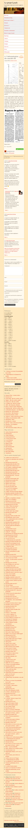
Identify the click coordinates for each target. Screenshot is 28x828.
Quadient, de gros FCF (10, 481)
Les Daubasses (9, 441)
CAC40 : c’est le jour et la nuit (12, 586)
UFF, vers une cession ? (11, 485)
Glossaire (6, 22)
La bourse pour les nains (11, 438)
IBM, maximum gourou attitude (12, 646)
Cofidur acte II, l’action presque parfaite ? (14, 737)
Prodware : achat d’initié (11, 612)
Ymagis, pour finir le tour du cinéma (13, 569)
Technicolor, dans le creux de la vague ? (14, 572)
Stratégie (6, 43)
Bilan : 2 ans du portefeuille (11, 746)
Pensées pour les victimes (11, 648)
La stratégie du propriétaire (11, 549)
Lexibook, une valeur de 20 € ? (12, 457)
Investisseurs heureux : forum (12, 414)
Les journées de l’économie (11, 649)
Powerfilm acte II (9, 735)
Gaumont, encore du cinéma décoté (13, 593)
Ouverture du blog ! (10, 742)
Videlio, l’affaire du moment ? (12, 506)
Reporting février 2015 (10, 693)
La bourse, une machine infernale (13, 664)
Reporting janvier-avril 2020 (12, 504)
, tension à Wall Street (13, 709)
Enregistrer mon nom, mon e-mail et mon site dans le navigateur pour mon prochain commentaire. (13, 292)
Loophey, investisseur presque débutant (14, 491)
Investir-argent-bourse (10, 437)
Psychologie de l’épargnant (11, 619)
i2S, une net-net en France (11, 721)
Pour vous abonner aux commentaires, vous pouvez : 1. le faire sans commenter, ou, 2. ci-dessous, (13, 301)
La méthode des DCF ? (11, 654)
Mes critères (8, 658)
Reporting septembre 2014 (11, 730)
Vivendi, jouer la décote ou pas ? (13, 465)
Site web (6, 285)
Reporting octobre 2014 (11, 722)
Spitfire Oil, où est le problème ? (12, 662)
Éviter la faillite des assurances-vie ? (13, 617)
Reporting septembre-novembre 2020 (13, 493)
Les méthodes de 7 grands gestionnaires (14, 761)
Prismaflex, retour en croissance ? (13, 604)
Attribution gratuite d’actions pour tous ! (14, 667)
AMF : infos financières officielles (13, 405)
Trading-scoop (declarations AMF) (13, 418)
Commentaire (7, 265)
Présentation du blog (8, 17)
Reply (6, 188)
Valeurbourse (8, 453)
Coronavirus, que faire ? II (11, 507)
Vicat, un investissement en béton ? (13, 502)
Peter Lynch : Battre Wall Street (12, 632)
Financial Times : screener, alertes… (13, 395)
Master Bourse (9, 445)
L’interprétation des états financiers (13, 729)
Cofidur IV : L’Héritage (11, 532)
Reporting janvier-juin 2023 (11, 472)
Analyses (6, 38)
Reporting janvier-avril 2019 (12, 535)
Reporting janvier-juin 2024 (11, 468)
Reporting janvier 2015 (10, 701)
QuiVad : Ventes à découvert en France (14, 422)
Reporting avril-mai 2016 (11, 627)
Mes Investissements (10, 446)
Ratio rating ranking (10, 451)
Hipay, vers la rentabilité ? (11, 499)
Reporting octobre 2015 (11, 651)
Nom (5, 277)
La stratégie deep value (10, 565)
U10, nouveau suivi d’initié (11, 557)
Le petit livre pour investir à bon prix (13, 772)
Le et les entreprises (12, 488)
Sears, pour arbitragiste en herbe (12, 690)
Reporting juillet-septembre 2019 (13, 522)
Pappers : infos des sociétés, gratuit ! (13, 400)
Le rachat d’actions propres (11, 766)
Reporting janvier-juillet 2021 (12, 480)
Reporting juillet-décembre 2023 (12, 470)
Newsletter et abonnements (9, 30)
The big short (8, 641)
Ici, (6, 300)
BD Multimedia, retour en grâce (12, 517)
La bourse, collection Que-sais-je (13, 691)
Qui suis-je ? (6, 25)
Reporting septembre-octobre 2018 (13, 544)
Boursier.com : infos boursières (12, 411)
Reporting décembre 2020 (11, 486)
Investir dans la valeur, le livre (12, 653)
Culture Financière (9, 435)
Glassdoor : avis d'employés (11, 424)
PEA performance (9, 449)
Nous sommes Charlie (10, 706)
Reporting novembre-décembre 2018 (13, 541)
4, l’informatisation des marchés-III (13, 540)
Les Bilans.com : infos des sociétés (13, 403)
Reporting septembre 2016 (11, 616)
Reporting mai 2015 (10, 675)
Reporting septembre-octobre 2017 (13, 577)
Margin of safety (9, 443)
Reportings (6, 35)
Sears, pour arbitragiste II (11, 637)
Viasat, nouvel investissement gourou (13, 727)
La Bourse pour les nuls (11, 659)
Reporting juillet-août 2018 (11, 548)
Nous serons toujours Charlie (12, 703)
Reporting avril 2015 (10, 683)
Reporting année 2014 (10, 708)
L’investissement (10, 750)
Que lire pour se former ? (9, 20)
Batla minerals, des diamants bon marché (14, 533)
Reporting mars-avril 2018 (11, 562)
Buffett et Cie (8, 611)
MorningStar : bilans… (10, 419)
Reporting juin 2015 (10, 670)
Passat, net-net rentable (10, 574)
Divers (5, 49)
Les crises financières (10, 595)
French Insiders (9, 426)
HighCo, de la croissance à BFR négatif (14, 633)
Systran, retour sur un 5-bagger (12, 758)
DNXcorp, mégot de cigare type (12, 523)
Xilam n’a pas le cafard (10, 643)
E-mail (6, 281)
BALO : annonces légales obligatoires (14, 406)
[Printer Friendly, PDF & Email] (20, 149)
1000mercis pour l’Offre (11, 489)
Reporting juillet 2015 (10, 666)
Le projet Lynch (10, 2)
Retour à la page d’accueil (9, 33)
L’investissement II (11, 528)
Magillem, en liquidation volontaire (13, 498)
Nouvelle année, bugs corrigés (12, 511)
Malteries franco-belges (10, 483)
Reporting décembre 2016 (11, 606)
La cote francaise (9, 440)
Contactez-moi (7, 28)
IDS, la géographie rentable (11, 536)
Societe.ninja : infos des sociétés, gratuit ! (14, 398)
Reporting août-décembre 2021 (12, 478)
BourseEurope (9, 433)
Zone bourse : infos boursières (12, 413)
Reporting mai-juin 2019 (11, 530)
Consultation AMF (10, 520)
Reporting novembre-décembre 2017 (13, 570)
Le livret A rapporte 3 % (11, 614)
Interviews (6, 46)
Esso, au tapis (8, 514)
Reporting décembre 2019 (11, 512)
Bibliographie (7, 52)
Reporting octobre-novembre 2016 (13, 609)
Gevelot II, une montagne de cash (13, 543)
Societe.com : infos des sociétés (12, 401)
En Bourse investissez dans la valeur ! (14, 603)
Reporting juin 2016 (10, 625)
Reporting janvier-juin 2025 (11, 462)
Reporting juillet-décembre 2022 (12, 473)
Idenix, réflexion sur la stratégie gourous (14, 748)
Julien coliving (9, 790)
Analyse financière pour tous (12, 432)
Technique (6, 41)
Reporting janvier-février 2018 (12, 567)
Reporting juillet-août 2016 (11, 620)
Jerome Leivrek (14, 60)
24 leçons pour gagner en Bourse (13, 719)
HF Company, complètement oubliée (13, 467)
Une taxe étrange (9, 585)
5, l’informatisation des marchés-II (13, 738)
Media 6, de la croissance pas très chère (14, 556)
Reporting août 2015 (10, 661)
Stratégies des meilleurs (10, 575)
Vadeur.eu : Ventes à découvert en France (14, 416)
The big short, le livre (10, 607)
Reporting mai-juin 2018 (11, 554)
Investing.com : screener (11, 421)
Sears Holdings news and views (12, 564)
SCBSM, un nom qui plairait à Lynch (14, 578)
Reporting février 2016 (10, 630)
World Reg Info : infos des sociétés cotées (14, 408)
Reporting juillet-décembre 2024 (12, 464)
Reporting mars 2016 (10, 628)
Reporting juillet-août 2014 (11, 740)
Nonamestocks (9, 448)
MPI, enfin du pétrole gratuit (12, 704)
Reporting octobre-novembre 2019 (13, 515)
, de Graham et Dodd (14, 588)
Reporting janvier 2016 (10, 635)
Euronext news (9, 397)
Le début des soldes (10, 546)
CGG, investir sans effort (11, 669)
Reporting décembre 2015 (11, 640)
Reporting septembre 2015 (11, 656)
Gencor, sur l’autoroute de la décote (13, 767)
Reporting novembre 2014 (11, 714)
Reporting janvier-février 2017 (12, 598)
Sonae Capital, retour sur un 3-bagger (14, 638)
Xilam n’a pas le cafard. (12, 377)
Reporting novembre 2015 (11, 645)
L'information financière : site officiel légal (15, 409)
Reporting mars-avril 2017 (11, 596)
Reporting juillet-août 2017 (11, 583)
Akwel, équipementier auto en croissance (14, 519)
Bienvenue (6, 15)
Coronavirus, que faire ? (11, 509)
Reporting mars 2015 (10, 688)
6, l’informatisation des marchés (12, 759)
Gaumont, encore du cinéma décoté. (14, 379)
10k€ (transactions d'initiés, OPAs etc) (14, 427)
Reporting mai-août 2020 (11, 501)
